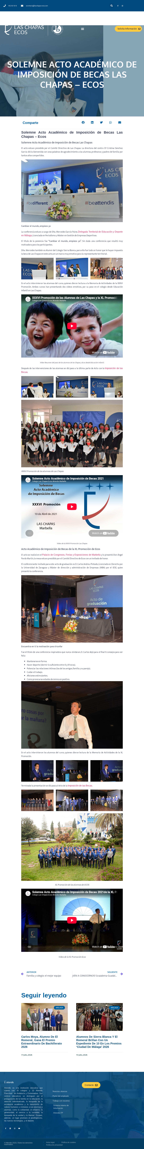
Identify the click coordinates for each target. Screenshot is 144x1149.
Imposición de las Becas (80, 785)
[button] (111, 6)
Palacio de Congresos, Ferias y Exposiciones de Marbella (71, 555)
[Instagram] (122, 5)
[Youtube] (19, 1128)
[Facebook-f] (117, 5)
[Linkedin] (10, 1128)
